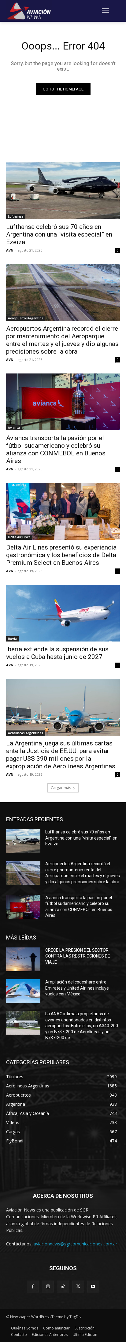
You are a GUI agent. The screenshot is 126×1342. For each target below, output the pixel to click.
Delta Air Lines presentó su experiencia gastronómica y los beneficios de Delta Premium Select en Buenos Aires (61, 555)
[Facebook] (33, 1286)
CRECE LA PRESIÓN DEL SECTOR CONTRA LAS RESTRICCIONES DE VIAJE (77, 956)
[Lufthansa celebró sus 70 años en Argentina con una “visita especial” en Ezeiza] (63, 190)
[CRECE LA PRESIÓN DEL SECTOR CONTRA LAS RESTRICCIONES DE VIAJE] (23, 959)
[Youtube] (93, 1286)
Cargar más (61, 787)
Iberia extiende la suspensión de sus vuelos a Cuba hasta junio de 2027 (57, 652)
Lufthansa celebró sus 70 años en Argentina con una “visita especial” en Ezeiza (59, 234)
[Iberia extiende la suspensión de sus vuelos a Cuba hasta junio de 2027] (63, 613)
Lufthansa (16, 216)
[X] (78, 1286)
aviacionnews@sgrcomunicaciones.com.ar (75, 1244)
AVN (9, 250)
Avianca (14, 427)
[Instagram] (48, 1286)
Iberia (12, 639)
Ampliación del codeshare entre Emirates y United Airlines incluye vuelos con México (77, 988)
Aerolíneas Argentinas (25, 733)
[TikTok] (63, 1286)
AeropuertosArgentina (25, 318)
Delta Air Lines (19, 537)
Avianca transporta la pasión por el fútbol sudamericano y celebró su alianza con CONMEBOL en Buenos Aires (56, 449)
